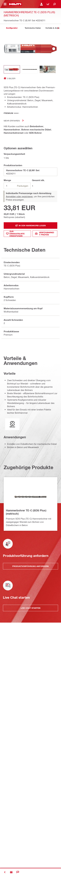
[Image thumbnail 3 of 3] (48, 69)
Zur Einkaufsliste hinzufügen (17, 233)
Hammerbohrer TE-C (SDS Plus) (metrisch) (26, 512)
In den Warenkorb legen (32, 225)
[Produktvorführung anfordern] (11, 872)
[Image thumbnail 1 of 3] (12, 69)
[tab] (11, 28)
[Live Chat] (18, 872)
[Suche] (54, 4)
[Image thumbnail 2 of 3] (30, 69)
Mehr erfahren (12, 120)
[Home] (15, 4)
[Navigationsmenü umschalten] (5, 4)
